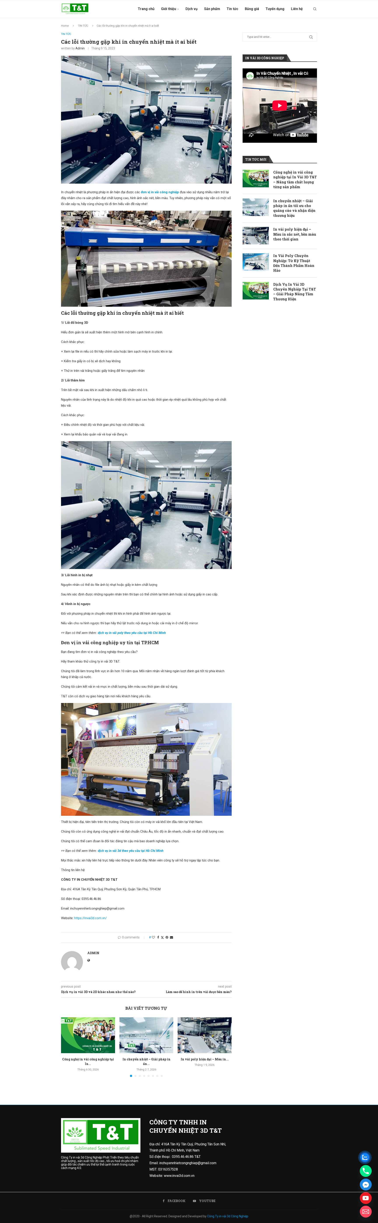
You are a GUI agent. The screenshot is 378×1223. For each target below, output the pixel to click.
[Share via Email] (171, 937)
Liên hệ (297, 9)
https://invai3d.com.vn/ (90, 918)
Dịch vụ (192, 9)
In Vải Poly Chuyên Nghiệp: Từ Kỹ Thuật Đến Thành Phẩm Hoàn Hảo (293, 263)
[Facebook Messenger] (366, 1184)
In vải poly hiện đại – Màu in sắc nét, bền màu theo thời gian (294, 234)
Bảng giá (252, 9)
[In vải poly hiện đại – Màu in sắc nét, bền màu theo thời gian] (205, 1035)
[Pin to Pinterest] (167, 937)
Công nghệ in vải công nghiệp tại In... (88, 1061)
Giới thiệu (168, 9)
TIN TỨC (83, 25)
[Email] (366, 1212)
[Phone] (366, 1171)
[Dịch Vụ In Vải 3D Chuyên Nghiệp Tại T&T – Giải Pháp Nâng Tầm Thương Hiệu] (256, 290)
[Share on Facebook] (158, 937)
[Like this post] (153, 937)
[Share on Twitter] (162, 937)
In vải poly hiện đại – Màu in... (205, 1059)
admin (80, 48)
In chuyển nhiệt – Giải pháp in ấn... (146, 1061)
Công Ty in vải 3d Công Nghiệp (227, 1216)
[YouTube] (366, 1198)
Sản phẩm (212, 9)
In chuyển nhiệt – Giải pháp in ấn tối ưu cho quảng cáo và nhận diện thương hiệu (294, 208)
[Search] (315, 9)
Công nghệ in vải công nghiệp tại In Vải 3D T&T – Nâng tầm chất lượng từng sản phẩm (295, 179)
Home (65, 25)
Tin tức (232, 9)
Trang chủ (146, 9)
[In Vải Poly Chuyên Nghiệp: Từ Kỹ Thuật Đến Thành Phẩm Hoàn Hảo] (256, 262)
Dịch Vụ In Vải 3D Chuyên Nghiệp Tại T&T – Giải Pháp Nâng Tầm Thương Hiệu (294, 291)
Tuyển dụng (275, 9)
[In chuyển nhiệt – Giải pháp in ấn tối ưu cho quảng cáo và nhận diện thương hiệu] (146, 1035)
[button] (67, 1047)
